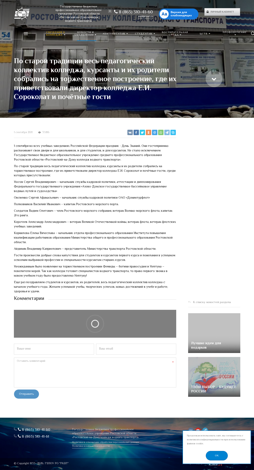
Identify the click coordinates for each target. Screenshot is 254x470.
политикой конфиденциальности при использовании (216, 440)
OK (217, 456)
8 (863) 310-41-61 (35, 437)
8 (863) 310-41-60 (135, 12)
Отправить (26, 394)
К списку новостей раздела (212, 302)
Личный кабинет (222, 12)
